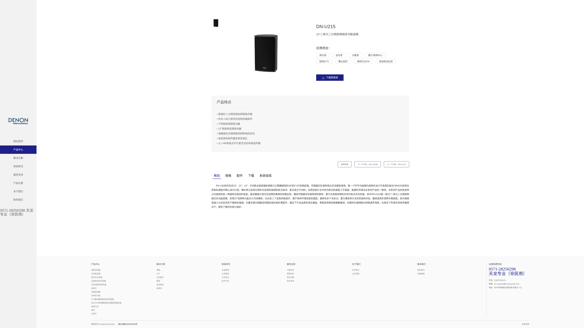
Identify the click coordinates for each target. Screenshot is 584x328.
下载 (251, 175)
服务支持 (18, 174)
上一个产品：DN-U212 (396, 164)
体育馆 (159, 288)
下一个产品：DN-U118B (368, 164)
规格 (228, 175)
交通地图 (421, 274)
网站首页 (18, 141)
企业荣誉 (355, 274)
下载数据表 (332, 77)
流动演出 (160, 285)
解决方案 (18, 158)
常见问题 (290, 277)
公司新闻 (225, 274)
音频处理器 (95, 292)
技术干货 (225, 281)
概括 (217, 175)
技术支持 (290, 281)
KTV (158, 274)
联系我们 (18, 199)
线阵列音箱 (95, 270)
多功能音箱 (95, 274)
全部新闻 (225, 270)
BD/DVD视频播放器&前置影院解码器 (106, 303)
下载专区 (290, 270)
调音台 (94, 288)
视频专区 (290, 274)
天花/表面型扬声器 (98, 285)
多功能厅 (160, 277)
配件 (240, 175)
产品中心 (18, 149)
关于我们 (18, 191)
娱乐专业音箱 (96, 277)
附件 (93, 310)
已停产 (94, 314)
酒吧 (158, 270)
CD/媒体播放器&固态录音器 (102, 299)
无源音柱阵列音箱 (98, 281)
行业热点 (225, 277)
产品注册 (18, 183)
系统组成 (265, 175)
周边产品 (95, 307)
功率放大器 (95, 296)
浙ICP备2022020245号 (127, 324)
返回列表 (344, 164)
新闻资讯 (18, 166)
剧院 (158, 281)
